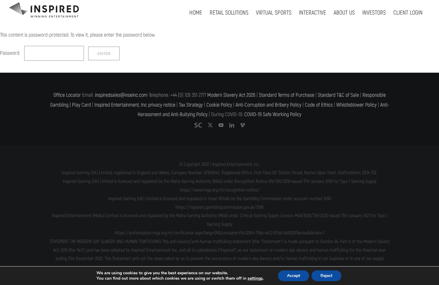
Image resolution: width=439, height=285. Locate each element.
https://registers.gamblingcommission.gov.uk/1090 (220, 207)
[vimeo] (242, 125)
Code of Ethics (319, 105)
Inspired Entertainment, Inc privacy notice (134, 105)
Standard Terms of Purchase (286, 95)
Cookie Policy (219, 105)
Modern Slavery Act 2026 (231, 95)
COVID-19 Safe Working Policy (272, 114)
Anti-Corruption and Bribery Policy (268, 105)
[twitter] (210, 125)
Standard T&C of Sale (338, 95)
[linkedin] (231, 125)
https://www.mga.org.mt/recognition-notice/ (220, 190)
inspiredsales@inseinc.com (121, 95)
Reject (326, 275)
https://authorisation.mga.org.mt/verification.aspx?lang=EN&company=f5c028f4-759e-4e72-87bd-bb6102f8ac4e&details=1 (219, 233)
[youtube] (221, 125)
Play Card (81, 105)
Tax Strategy (191, 105)
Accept (293, 275)
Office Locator (67, 95)
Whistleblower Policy (356, 105)
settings (255, 278)
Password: (10, 53)
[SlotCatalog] (198, 125)
